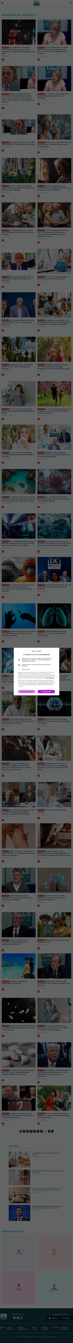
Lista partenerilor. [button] (49, 678)
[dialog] (36, 671)
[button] (36, 669)
